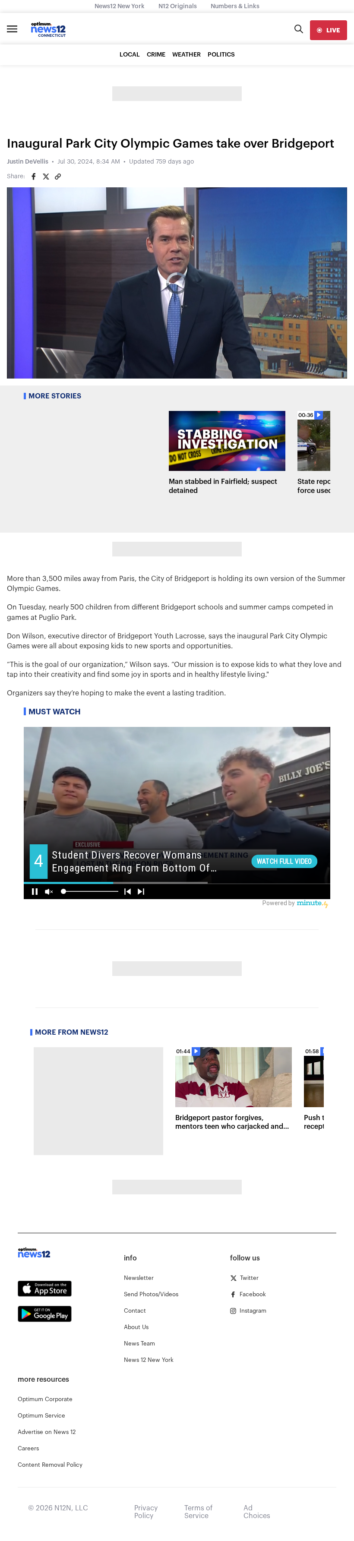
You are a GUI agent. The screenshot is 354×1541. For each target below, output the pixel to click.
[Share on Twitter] (45, 176)
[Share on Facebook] (33, 176)
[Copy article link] (57, 176)
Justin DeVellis (27, 162)
